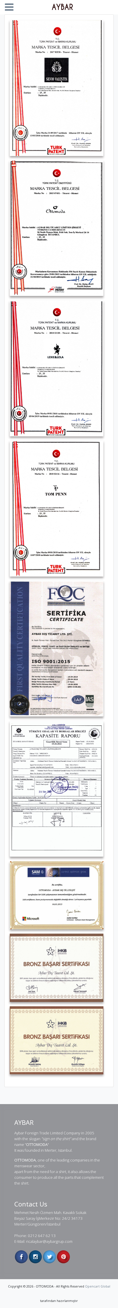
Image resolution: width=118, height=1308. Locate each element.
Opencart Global (97, 1286)
